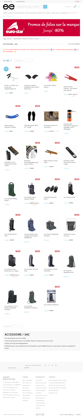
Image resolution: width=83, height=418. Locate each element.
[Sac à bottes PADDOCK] (51, 296)
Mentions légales (40, 390)
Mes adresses (27, 390)
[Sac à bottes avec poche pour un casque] (12, 260)
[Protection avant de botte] (51, 188)
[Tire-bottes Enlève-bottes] (51, 77)
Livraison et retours (41, 388)
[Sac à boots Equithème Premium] (51, 225)
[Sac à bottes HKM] (71, 188)
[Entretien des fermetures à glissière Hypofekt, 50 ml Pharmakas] (71, 115)
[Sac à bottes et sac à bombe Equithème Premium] (12, 297)
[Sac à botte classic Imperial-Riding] (32, 188)
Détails (7, 348)
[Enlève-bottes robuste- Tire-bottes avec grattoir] (71, 77)
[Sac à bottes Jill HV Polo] (12, 225)
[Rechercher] (45, 6)
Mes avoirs (26, 388)
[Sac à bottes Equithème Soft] (71, 261)
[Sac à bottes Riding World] (12, 189)
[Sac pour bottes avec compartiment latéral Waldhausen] (32, 225)
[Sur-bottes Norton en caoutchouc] (51, 116)
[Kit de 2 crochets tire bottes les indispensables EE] (12, 77)
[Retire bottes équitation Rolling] (12, 116)
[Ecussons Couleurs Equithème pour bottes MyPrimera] (32, 77)
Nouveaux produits (41, 382)
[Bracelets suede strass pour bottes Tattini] (71, 152)
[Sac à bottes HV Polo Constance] (51, 260)
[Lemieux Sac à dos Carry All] (71, 225)
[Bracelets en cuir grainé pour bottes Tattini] (12, 153)
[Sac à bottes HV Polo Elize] (32, 260)
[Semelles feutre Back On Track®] (32, 116)
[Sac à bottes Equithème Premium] (32, 297)
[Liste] (11, 60)
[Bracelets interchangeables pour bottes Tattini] (32, 152)
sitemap (38, 408)
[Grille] (8, 60)
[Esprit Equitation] (9, 7)
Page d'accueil (7, 39)
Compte (25, 377)
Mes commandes (27, 380)
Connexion (68, 6)
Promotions (39, 380)
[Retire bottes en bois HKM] (51, 152)
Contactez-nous (20, 1)
